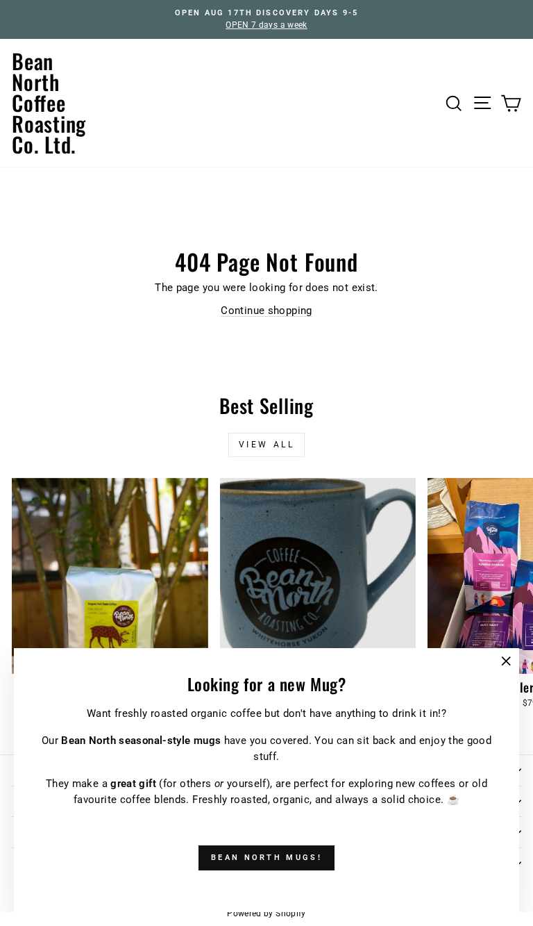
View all (267, 444)
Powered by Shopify (266, 913)
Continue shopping (266, 310)
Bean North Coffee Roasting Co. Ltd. (49, 102)
